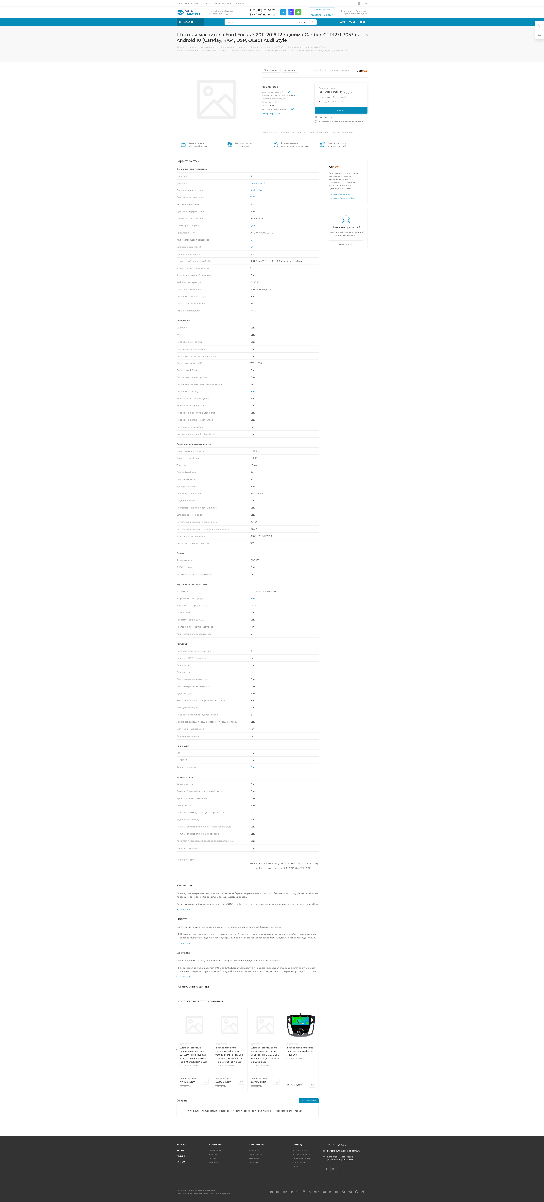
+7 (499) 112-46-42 (263, 14)
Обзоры (296, 1166)
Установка (254, 1150)
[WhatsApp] (298, 12)
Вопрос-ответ (299, 1162)
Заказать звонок (322, 10)
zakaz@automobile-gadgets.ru (343, 1150)
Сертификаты (255, 1154)
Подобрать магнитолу (322, 15)
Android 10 (256, 190)
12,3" (292, 109)
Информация (257, 1145)
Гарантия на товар (302, 1158)
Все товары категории (339, 194)
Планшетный (257, 183)
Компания (215, 1145)
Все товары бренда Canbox (342, 198)
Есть (252, 391)
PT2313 (254, 605)
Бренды (181, 1162)
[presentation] (176, 1049)
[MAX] (291, 12)
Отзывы (212, 1158)
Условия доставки (301, 1154)
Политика (253, 1162)
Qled (253, 225)
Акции (181, 1150)
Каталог (182, 1145)
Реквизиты (254, 1158)
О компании (215, 1150)
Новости (213, 1154)
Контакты (213, 1162)
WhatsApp (333, 1169)
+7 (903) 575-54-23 (263, 10)
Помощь (298, 1145)
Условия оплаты (300, 1150)
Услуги (181, 1156)
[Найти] (314, 22)
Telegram (326, 1169)
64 (289, 92)
